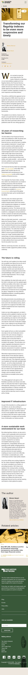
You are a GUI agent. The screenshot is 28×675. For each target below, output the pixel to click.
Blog (3, 599)
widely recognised (7, 174)
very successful (9, 168)
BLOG (5, 6)
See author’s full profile (16, 519)
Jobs (3, 609)
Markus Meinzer (11, 45)
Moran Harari (10, 50)
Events (3, 602)
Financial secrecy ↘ (7, 63)
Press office (5, 606)
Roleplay (17, 663)
